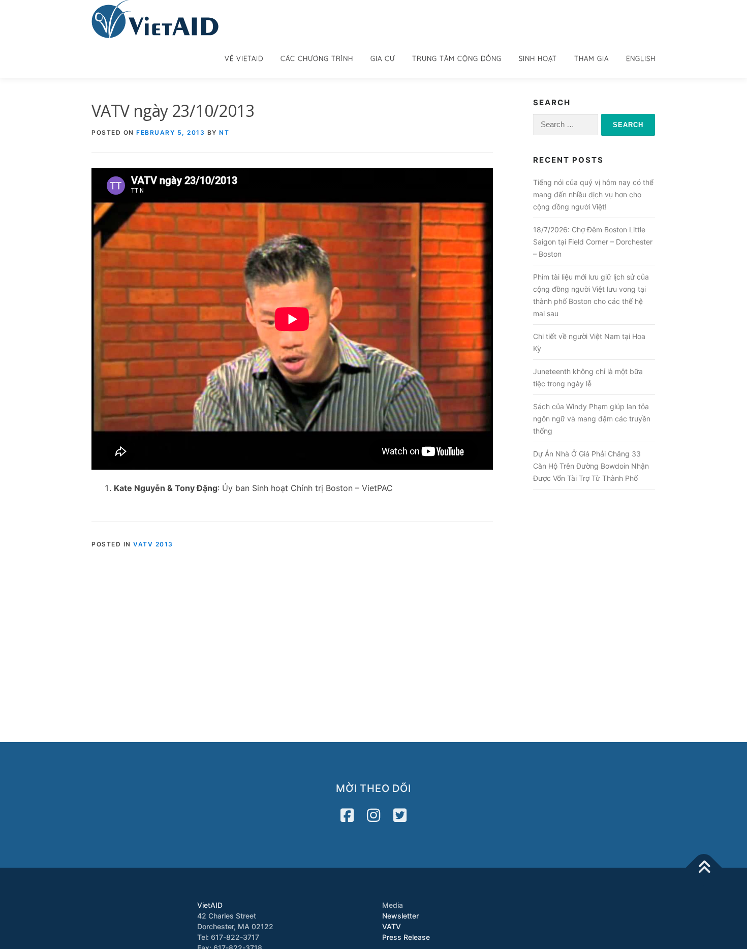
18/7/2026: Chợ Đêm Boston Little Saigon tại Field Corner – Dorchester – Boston (592, 241)
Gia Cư (382, 58)
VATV (391, 926)
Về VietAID (244, 58)
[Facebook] (347, 815)
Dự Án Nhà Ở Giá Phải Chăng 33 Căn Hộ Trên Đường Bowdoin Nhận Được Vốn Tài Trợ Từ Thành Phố (591, 465)
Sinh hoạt (538, 58)
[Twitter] (400, 815)
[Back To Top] (704, 868)
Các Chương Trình (317, 58)
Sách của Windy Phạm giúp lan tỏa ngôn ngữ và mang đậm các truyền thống (591, 418)
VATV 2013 (153, 544)
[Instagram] (373, 815)
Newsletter (400, 915)
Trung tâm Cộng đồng (457, 58)
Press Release (406, 937)
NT (224, 132)
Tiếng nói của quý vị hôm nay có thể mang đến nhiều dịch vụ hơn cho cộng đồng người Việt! (593, 194)
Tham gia (591, 58)
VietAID (210, 905)
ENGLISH (641, 58)
